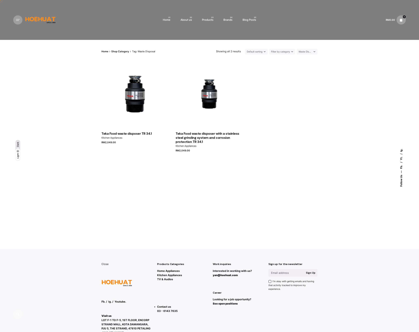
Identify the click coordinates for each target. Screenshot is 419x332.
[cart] (401, 20)
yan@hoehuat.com (225, 275)
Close (105, 264)
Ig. (401, 150)
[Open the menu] (17, 20)
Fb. (401, 166)
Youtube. (120, 301)
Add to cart (135, 116)
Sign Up (310, 272)
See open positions (225, 303)
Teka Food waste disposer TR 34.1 (126, 133)
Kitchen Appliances (111, 137)
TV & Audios (165, 279)
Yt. (401, 158)
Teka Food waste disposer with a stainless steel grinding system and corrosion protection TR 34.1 (207, 137)
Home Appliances (168, 270)
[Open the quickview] (116, 74)
